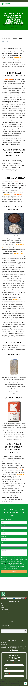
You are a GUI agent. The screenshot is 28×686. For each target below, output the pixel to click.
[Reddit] (12, 581)
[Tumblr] (8, 581)
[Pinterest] (6, 581)
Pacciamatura (5, 40)
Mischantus (14, 38)
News (20, 38)
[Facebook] (2, 581)
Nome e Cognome (6, 519)
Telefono (3, 536)
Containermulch (6, 38)
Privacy (6, 563)
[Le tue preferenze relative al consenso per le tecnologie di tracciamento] (25, 683)
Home (4, 24)
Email (2, 531)
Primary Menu (25, 4)
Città (2, 542)
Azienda (3, 525)
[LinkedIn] (10, 581)
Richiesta (3, 548)
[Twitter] (4, 581)
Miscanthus (17, 57)
